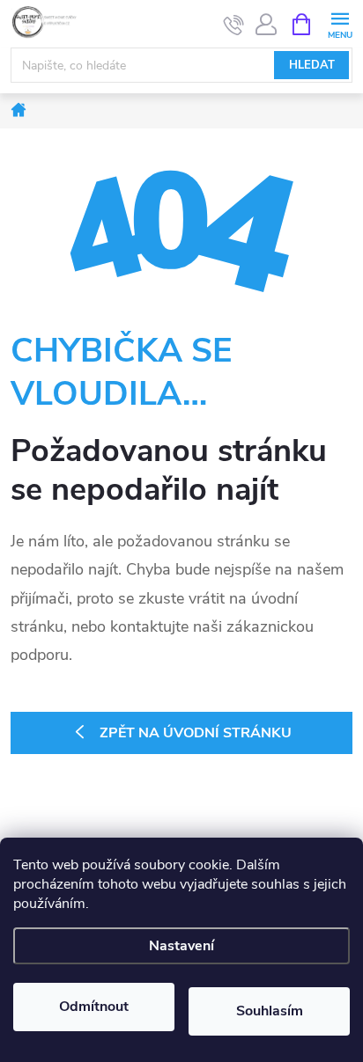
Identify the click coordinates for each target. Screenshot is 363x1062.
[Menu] (339, 23)
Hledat (312, 65)
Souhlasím (269, 1011)
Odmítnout (94, 1006)
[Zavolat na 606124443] (234, 24)
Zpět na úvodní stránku (196, 733)
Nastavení (181, 946)
